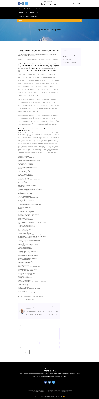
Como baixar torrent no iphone (24, 171)
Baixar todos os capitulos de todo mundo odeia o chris (29, 159)
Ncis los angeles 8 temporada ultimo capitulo (27, 273)
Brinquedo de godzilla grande (23, 178)
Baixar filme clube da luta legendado (69, 62)
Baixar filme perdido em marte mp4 (25, 277)
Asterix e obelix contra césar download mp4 (28, 16)
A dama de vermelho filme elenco (24, 247)
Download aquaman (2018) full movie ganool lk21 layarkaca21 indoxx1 (32, 222)
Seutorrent (20, 208)
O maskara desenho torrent (23, 284)
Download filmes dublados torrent (24, 207)
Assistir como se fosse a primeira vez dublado (27, 258)
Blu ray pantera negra (67, 59)
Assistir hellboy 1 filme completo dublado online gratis (29, 252)
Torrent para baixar (21, 177)
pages (38, 12)
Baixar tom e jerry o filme (23, 276)
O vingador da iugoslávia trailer (24, 228)
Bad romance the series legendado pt (25, 170)
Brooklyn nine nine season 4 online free (25, 164)
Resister (78, 3)
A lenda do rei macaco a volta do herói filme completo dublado (30, 234)
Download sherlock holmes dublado (25, 272)
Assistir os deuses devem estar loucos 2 (26, 267)
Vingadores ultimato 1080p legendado (25, 210)
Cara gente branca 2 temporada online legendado (27, 167)
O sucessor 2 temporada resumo (24, 196)
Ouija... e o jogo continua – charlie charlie (26, 194)
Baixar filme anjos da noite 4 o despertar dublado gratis (29, 160)
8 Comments (21, 56)
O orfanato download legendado (37, 391)
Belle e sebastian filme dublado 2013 (26, 12)
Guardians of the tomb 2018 (23, 283)
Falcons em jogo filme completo (24, 216)
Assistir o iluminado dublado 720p (24, 205)
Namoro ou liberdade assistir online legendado (27, 250)
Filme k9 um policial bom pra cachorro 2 (26, 262)
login (74, 3)
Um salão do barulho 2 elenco (24, 230)
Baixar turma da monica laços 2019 (25, 193)
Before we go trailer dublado (23, 265)
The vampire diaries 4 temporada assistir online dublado (29, 290)
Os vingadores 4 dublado (23, 182)
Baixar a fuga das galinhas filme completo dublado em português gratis (32, 281)
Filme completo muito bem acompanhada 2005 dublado (29, 288)
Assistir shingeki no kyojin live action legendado (27, 237)
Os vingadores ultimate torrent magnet (25, 229)
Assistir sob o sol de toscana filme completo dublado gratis (30, 189)
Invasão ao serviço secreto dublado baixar (26, 199)
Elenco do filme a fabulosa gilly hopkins (32, 8)
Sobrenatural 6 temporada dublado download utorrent (28, 214)
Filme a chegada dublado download (25, 280)
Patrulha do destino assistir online (24, 263)
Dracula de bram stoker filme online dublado (26, 211)
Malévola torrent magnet (22, 223)
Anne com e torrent (21, 186)
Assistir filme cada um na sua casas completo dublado (29, 278)
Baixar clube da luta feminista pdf (24, 203)
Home (20, 8)
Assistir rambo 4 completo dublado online (26, 157)
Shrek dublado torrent (22, 165)
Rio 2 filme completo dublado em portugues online (28, 197)
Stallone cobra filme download (24, 161)
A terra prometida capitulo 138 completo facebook (57, 391)
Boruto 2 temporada (22, 201)
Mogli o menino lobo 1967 (23, 190)
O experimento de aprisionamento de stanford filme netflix (29, 204)
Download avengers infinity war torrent (25, 212)
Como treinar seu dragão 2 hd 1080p (25, 274)
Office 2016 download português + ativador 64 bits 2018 (29, 266)
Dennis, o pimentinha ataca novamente (25, 192)
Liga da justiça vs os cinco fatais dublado (26, 200)
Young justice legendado (22, 168)
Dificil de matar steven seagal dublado (25, 163)
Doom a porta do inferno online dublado (25, 215)
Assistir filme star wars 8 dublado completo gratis (28, 251)
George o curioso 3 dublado (23, 291)
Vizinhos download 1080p (23, 285)
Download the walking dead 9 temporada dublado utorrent (60, 390)
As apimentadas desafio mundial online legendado (28, 255)
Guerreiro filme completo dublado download (26, 226)
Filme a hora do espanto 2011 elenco (25, 221)
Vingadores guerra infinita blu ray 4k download (27, 292)
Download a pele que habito (23, 172)
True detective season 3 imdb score (25, 174)
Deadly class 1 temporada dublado (25, 248)
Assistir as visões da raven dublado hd (25, 219)
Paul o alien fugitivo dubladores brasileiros (26, 243)
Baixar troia (20, 183)
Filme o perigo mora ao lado (23, 156)
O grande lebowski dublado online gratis (36, 390)
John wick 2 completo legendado (24, 233)
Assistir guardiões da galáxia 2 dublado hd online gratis (29, 179)
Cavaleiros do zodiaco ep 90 (23, 232)
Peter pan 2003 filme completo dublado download (28, 245)
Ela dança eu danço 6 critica (23, 218)
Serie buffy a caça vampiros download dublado (27, 185)
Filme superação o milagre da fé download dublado (28, 244)
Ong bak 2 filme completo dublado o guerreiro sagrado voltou (30, 188)
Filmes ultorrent (21, 254)
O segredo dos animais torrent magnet (25, 261)
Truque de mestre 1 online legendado (25, 175)
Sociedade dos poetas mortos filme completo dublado (29, 240)
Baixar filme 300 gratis (22, 181)
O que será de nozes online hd (24, 256)
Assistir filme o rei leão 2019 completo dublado (27, 269)
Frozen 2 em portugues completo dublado (26, 270)
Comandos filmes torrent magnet (24, 259)
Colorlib (63, 396)
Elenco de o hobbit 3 (22, 239)
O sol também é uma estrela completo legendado (27, 225)
